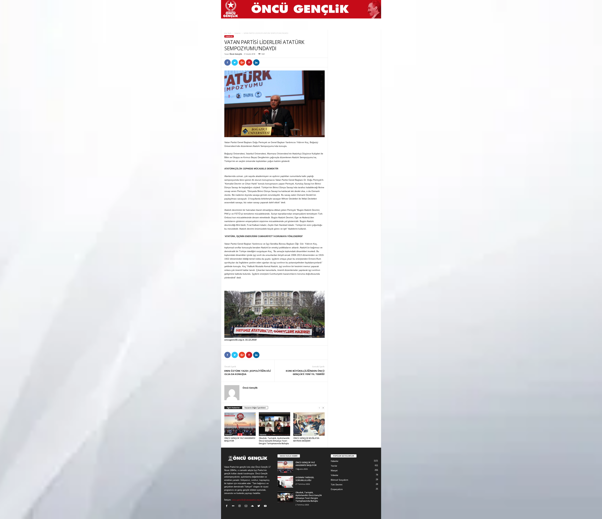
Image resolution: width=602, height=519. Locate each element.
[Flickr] (234, 506)
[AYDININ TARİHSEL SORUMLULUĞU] (285, 482)
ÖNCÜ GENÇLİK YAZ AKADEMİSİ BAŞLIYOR (239, 439)
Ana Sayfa (227, 33)
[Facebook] (227, 506)
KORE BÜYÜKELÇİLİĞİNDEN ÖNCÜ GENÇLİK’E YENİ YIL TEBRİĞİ (305, 372)
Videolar (334, 475)
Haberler (237, 33)
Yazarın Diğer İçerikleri (255, 407)
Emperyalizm (337, 489)
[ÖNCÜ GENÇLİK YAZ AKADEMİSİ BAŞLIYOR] (240, 424)
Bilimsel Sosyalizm (339, 480)
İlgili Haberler (233, 407)
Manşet (334, 470)
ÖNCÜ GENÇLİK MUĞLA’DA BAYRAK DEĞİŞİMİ (306, 439)
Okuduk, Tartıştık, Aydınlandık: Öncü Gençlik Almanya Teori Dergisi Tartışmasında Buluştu (274, 441)
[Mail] (246, 506)
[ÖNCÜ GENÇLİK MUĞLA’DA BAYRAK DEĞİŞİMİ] (309, 424)
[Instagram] (240, 506)
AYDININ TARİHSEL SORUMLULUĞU (305, 479)
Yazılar (334, 466)
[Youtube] (266, 506)
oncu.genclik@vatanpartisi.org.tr (246, 500)
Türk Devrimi (336, 484)
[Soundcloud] (253, 506)
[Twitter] (259, 506)
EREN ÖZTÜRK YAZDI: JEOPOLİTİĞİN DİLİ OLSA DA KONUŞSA (247, 372)
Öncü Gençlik (236, 54)
